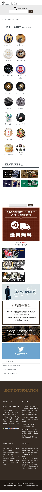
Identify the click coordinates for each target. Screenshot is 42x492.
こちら (28, 437)
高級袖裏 (21, 108)
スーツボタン (21, 60)
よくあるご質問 (8, 361)
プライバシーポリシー (10, 373)
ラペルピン (8, 124)
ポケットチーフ (21, 124)
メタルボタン (8, 45)
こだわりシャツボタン (20, 77)
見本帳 (21, 155)
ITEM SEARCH (22, 8)
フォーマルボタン (8, 76)
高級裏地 (8, 108)
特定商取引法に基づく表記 (11, 365)
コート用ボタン (21, 93)
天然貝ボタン (8, 60)
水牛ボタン (20, 45)
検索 (30, 12)
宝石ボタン (8, 93)
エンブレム (20, 139)
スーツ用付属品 (8, 155)
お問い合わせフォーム (10, 369)
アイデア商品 (8, 139)
